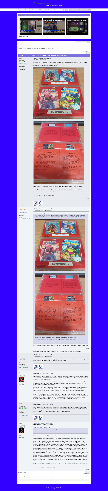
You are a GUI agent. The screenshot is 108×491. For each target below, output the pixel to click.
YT (63, 9)
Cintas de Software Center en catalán (42, 58)
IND (54, 9)
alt (19, 372)
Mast (66, 9)
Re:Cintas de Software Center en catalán (43, 208)
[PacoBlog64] (27, 218)
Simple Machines (59, 487)
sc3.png (37, 195)
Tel (77, 9)
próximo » (88, 51)
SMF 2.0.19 (48, 487)
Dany (20, 423)
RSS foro (80, 9)
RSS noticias (85, 9)
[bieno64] (26, 70)
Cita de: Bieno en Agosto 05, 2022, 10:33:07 (42, 213)
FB (69, 9)
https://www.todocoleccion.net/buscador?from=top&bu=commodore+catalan (49, 191)
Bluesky (72, 9)
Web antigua (47, 9)
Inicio (19, 9)
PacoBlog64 (22, 209)
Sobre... (33, 9)
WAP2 (89, 9)
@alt (55, 359)
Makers (39, 9)
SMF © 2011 (53, 487)
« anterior (84, 51)
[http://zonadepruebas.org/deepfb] (25, 387)
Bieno (20, 58)
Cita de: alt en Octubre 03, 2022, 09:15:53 (42, 427)
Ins (75, 9)
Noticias (26, 9)
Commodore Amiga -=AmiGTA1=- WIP (28, 19)
